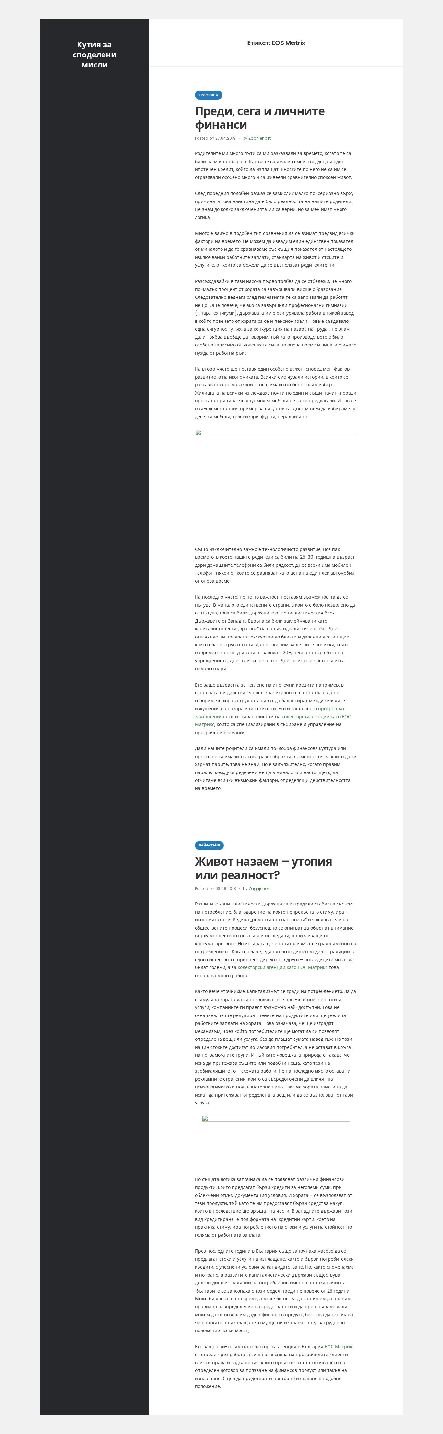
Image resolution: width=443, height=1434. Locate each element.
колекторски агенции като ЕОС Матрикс (283, 967)
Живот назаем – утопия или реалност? (263, 868)
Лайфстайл (209, 845)
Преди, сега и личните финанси (260, 118)
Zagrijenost (259, 138)
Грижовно (208, 94)
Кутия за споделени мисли (94, 54)
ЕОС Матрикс (339, 1346)
